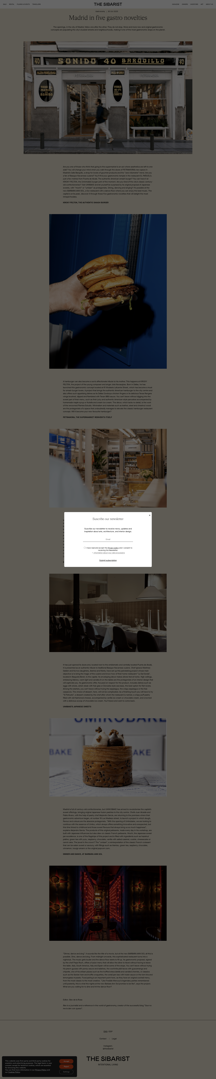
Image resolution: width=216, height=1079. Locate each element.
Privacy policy (113, 548)
